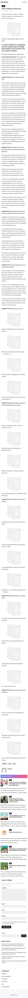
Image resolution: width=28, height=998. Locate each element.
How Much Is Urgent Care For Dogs (17, 866)
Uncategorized (6, 986)
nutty (9, 763)
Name (3, 904)
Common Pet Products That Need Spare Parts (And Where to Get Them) (14, 953)
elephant (4, 763)
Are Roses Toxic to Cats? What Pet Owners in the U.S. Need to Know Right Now (13, 149)
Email (3, 910)
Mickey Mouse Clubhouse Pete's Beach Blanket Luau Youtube (18, 849)
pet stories (4, 981)
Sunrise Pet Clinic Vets (17, 308)
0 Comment (12, 10)
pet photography (6, 976)
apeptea (10, 769)
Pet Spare (4, 2)
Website (3, 916)
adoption (4, 973)
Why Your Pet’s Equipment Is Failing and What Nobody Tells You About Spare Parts (13, 944)
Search (3, 933)
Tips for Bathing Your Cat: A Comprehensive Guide (17, 816)
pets (3, 6)
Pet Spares (4, 979)
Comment (4, 887)
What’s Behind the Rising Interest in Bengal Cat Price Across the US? (17, 800)
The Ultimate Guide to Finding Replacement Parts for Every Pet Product (13, 949)
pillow (14, 763)
